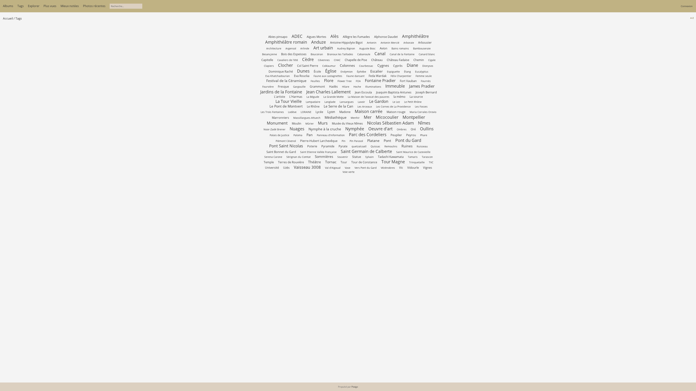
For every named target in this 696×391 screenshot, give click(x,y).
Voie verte (349, 172)
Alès (334, 36)
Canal (380, 53)
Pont (387, 140)
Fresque (283, 87)
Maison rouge (396, 112)
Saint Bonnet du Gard (281, 152)
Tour (344, 162)
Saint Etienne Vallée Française (318, 152)
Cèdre (308, 59)
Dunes (303, 71)
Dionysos (427, 66)
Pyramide (327, 146)
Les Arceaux (364, 106)
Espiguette (393, 71)
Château (377, 60)
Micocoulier (387, 117)
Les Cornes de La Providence (393, 106)
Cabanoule (363, 54)
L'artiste (279, 97)
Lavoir (361, 102)
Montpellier (414, 117)
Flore (328, 80)
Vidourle (413, 168)
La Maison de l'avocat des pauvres (368, 96)
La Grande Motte (333, 96)
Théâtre (314, 162)
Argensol (290, 48)
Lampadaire (313, 102)
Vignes (427, 168)
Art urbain (323, 48)
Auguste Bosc (367, 48)
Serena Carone (273, 157)
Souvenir (342, 157)
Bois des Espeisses (293, 54)
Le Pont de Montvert (286, 106)
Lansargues (347, 102)
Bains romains (400, 48)
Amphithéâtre (415, 36)
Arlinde (304, 48)
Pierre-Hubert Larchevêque (318, 141)
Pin (343, 141)
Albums (8, 6)
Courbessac (366, 66)
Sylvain (369, 157)
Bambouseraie (422, 48)
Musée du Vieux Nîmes (347, 123)
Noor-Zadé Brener (274, 129)
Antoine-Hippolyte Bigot (346, 43)
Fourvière (268, 86)
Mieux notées (70, 6)
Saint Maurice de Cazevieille (413, 152)
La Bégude (312, 96)
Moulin (296, 123)
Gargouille (299, 86)
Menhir (355, 117)
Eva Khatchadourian (277, 76)
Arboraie (408, 42)
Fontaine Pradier (380, 80)
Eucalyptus (421, 71)
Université (272, 168)
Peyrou (411, 135)
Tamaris (413, 157)
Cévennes (324, 60)
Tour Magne (393, 162)
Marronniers (280, 118)
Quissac (375, 146)
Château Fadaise (398, 60)
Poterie (312, 146)
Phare (423, 135)
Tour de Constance (364, 162)
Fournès (426, 81)
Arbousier (425, 43)
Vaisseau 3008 (307, 167)
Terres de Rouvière (291, 162)
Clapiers (269, 66)
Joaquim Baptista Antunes (393, 92)
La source (416, 97)
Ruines (407, 146)
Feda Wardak (377, 76)
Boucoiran (317, 54)
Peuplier (396, 135)
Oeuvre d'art (380, 129)
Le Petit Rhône (413, 102)
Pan (309, 135)
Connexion (687, 6)
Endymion (347, 71)
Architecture (273, 48)
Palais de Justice (279, 135)
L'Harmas (295, 97)
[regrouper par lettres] (691, 18)
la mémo (399, 97)
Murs (323, 123)
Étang (407, 71)
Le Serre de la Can (338, 106)
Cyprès (398, 66)
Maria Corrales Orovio (423, 112)
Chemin (418, 60)
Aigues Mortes (316, 37)
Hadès (333, 87)
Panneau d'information (331, 135)
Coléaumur (329, 66)
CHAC (337, 60)
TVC (431, 162)
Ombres (402, 129)
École (317, 71)
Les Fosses (421, 106)
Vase (347, 167)
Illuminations (373, 86)
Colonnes (347, 65)
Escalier (376, 71)
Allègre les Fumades (356, 37)
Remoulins (390, 146)
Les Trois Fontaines (272, 112)
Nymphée (354, 129)
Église (330, 71)
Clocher (285, 65)
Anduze (318, 42)
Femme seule (424, 76)
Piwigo (354, 386)
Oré (413, 129)
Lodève (292, 112)
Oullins (427, 129)
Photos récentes (94, 6)
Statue (356, 157)
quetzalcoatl (359, 146)
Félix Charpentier (401, 76)
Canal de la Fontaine (402, 54)
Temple (269, 162)
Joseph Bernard (426, 92)
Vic (401, 168)
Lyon (331, 111)
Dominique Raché (281, 71)
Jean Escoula (363, 92)
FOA (358, 81)
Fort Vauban (408, 81)
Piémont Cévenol (286, 141)
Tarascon (427, 157)
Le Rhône (313, 106)
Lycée (319, 112)
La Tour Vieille (289, 101)
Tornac (330, 162)
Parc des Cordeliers (367, 134)
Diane (412, 65)
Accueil (8, 18)
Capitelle (267, 60)
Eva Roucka (301, 76)
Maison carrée (368, 111)
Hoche (357, 86)
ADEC (297, 36)
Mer (368, 117)
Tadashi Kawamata (391, 157)
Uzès (286, 168)
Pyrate (343, 146)
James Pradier (422, 86)
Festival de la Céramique (286, 80)
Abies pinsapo (277, 37)
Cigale (432, 60)
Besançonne (269, 54)
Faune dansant (355, 76)
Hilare (345, 86)
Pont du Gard (408, 140)
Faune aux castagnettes (328, 76)
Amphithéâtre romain (286, 42)
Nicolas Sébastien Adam (390, 123)
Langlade (329, 102)
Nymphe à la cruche (324, 129)
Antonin (371, 42)
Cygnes (383, 65)
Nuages (297, 129)
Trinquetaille (417, 162)
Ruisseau (422, 146)
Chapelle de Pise (356, 60)
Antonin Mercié (390, 42)
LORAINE (306, 112)
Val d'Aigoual (333, 167)
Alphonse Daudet (386, 37)
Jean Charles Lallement (328, 92)
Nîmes (424, 123)
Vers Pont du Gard (366, 167)
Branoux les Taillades (340, 54)
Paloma (297, 135)
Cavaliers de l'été (287, 60)
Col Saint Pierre (307, 66)
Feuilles (315, 81)
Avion (383, 48)
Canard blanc (427, 54)
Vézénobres (388, 167)
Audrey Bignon (346, 48)
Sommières (324, 156)
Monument (277, 123)
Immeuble (395, 86)
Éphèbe (361, 71)
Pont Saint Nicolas (286, 145)
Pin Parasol (356, 141)
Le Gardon (378, 101)
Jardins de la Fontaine (281, 92)
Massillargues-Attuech (306, 117)
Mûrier (309, 123)
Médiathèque (336, 117)
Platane (373, 140)
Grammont (317, 87)
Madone (345, 112)
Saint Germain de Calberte (366, 151)
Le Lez (396, 102)
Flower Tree (344, 81)
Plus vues (50, 6)
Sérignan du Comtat (298, 157)
